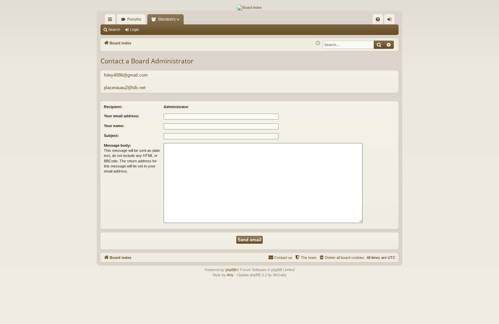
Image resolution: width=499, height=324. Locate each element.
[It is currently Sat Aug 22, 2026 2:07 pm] (318, 43)
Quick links (111, 20)
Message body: (117, 145)
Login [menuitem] (390, 20)
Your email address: (121, 116)
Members (166, 19)
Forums (134, 19)
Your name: (114, 126)
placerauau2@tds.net (125, 87)
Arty (230, 275)
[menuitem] (378, 19)
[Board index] (249, 8)
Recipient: (113, 107)
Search (114, 29)
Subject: (111, 136)
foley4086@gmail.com (126, 75)
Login (134, 29)
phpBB (230, 270)
